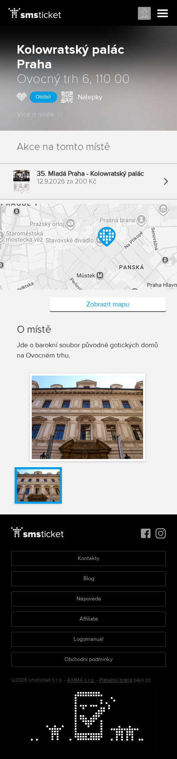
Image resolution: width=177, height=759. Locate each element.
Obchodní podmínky (88, 659)
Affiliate (88, 618)
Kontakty (88, 558)
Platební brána (115, 680)
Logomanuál (88, 639)
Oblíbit (43, 97)
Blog (88, 578)
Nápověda (88, 598)
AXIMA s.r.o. (81, 680)
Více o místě (35, 114)
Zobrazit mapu (107, 304)
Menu (162, 13)
